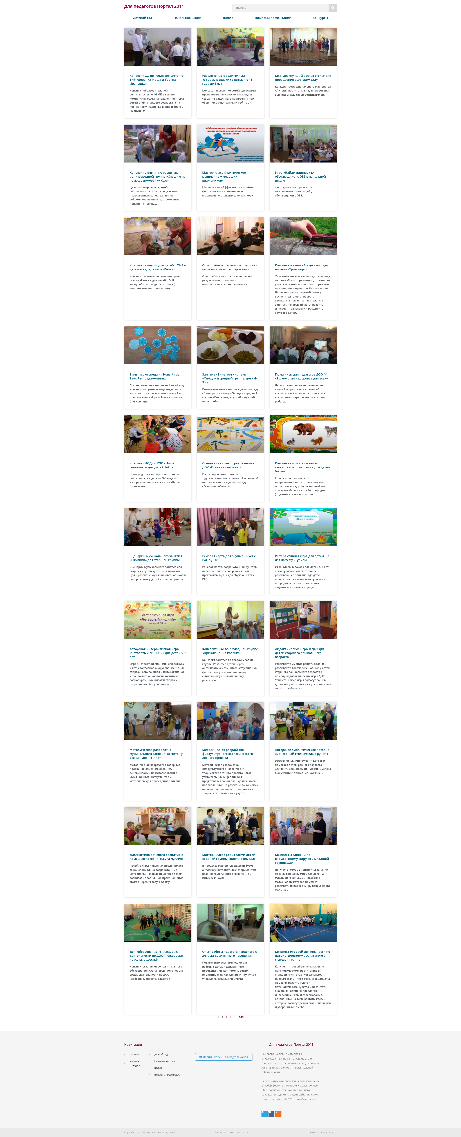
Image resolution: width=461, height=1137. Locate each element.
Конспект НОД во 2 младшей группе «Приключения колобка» (230, 651)
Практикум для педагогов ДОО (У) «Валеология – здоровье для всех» (301, 376)
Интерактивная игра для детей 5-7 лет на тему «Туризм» (302, 558)
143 (241, 1017)
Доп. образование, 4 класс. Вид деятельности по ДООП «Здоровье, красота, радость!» (157, 956)
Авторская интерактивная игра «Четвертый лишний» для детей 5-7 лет (158, 653)
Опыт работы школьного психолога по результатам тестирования (229, 267)
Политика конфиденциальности (230, 1132)
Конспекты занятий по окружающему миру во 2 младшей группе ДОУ (302, 859)
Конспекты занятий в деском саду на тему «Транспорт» (301, 267)
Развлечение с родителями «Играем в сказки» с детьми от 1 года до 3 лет (227, 80)
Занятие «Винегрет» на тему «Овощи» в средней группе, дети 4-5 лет (229, 378)
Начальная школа (188, 18)
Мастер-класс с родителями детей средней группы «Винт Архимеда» (229, 857)
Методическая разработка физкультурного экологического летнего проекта (227, 754)
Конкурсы (320, 18)
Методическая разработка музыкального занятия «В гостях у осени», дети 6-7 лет (156, 754)
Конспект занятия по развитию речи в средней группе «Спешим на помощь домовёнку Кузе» (157, 176)
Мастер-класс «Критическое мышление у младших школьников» (224, 176)
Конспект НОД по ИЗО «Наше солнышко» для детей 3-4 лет (152, 465)
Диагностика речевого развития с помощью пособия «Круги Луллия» (157, 857)
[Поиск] (333, 8)
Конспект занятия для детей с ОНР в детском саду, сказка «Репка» (158, 267)
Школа (228, 18)
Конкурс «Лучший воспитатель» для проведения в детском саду (303, 78)
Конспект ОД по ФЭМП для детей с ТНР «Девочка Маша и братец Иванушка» (156, 80)
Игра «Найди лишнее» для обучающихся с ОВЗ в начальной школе (300, 176)
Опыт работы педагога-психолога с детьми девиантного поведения (229, 954)
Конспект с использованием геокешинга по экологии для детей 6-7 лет (302, 467)
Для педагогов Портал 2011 (154, 6)
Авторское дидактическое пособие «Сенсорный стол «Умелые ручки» (302, 752)
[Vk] (271, 1114)
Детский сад (142, 18)
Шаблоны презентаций (273, 18)
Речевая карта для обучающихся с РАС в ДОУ (229, 558)
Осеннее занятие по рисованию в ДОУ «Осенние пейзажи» (228, 465)
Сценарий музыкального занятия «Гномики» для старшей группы (156, 558)
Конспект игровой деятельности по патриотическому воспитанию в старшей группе (302, 956)
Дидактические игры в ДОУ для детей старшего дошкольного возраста (300, 653)
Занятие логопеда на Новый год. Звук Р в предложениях (155, 376)
